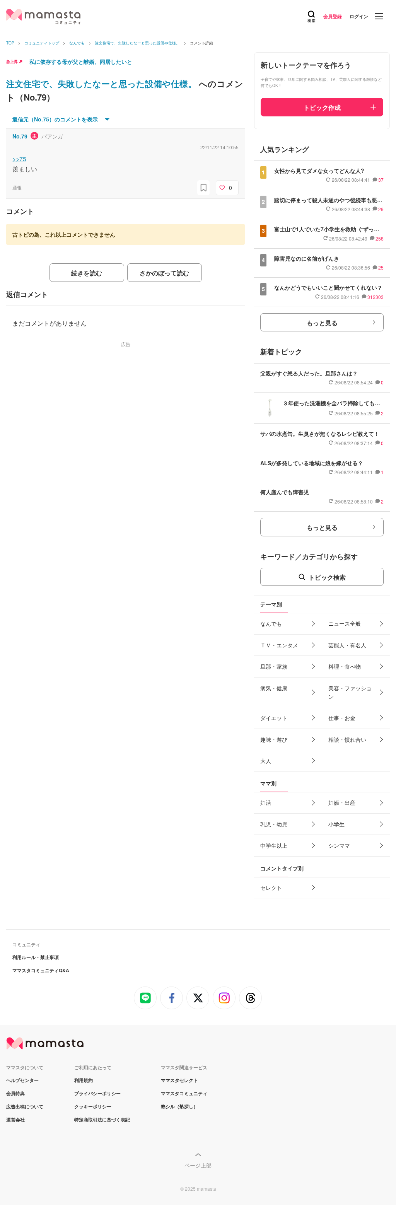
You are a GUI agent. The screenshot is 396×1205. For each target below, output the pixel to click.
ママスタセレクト (179, 1080)
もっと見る (322, 322)
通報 (17, 187)
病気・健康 (273, 688)
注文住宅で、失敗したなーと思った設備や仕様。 (102, 83)
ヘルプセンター (22, 1080)
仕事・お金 (341, 718)
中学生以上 (273, 845)
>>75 (19, 158)
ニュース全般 (344, 623)
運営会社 (15, 1119)
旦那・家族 (273, 666)
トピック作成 (322, 107)
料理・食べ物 (344, 666)
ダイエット (273, 718)
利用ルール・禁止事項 (35, 957)
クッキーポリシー (92, 1106)
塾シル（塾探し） (179, 1106)
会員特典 (15, 1093)
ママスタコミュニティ (184, 1093)
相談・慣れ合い (347, 739)
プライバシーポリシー (97, 1093)
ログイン (359, 16)
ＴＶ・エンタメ (279, 645)
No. (19, 136)
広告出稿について (24, 1106)
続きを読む (86, 272)
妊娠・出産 (341, 802)
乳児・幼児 (273, 824)
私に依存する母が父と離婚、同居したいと (80, 61)
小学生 (336, 824)
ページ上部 (198, 1165)
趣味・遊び (273, 739)
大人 (265, 761)
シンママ (339, 845)
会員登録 (332, 16)
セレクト (271, 887)
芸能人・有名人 (347, 645)
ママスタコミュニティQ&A (40, 970)
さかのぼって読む (164, 272)
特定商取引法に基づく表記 (102, 1119)
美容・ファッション (350, 692)
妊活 (265, 802)
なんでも (271, 623)
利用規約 (83, 1080)
